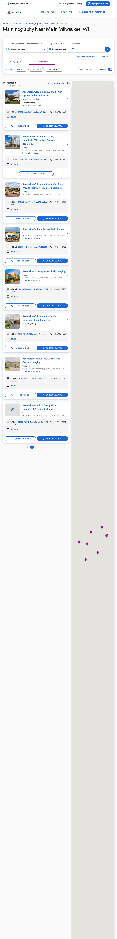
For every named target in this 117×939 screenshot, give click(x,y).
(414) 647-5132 (22, 261)
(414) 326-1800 (22, 126)
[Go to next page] (45, 450)
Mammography (33, 23)
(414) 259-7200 (22, 395)
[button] (44, 49)
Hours (13, 117)
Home (5, 23)
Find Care (17, 23)
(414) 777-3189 (22, 219)
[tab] (16, 62)
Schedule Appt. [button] (54, 126)
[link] (66, 3)
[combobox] (26, 49)
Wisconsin (50, 23)
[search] (107, 49)
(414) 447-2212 (22, 306)
